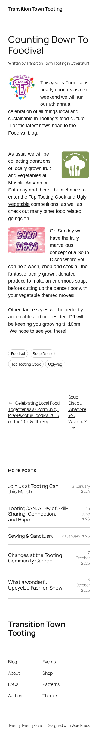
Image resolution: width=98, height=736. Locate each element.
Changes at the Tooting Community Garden (35, 558)
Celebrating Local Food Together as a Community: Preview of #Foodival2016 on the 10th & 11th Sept (34, 412)
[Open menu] (86, 9)
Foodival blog (22, 133)
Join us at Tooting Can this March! (33, 488)
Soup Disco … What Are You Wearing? (77, 409)
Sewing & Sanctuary (31, 536)
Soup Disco (42, 353)
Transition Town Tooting (35, 8)
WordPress (81, 725)
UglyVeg (55, 364)
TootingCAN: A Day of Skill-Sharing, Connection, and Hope (38, 513)
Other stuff (80, 63)
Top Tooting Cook (47, 197)
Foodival (18, 353)
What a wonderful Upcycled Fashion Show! (36, 584)
